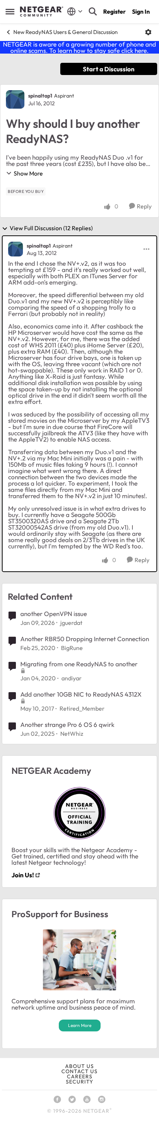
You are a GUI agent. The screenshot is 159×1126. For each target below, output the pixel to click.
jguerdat (71, 623)
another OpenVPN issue (53, 614)
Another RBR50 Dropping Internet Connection (84, 639)
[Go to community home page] (41, 11)
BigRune (72, 648)
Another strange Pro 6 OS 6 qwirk (67, 724)
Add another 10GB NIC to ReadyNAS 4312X (81, 694)
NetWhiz (71, 734)
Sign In (141, 11)
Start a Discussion (109, 69)
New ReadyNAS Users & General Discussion (65, 31)
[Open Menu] (148, 32)
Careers (79, 1076)
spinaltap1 (40, 95)
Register (114, 11)
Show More (28, 173)
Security (79, 1081)
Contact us (79, 1071)
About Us (79, 1066)
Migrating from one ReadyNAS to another (79, 664)
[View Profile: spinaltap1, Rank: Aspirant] (15, 99)
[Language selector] (75, 11)
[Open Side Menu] (10, 11)
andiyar (71, 678)
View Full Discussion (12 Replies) (51, 228)
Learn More (79, 1025)
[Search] (92, 11)
